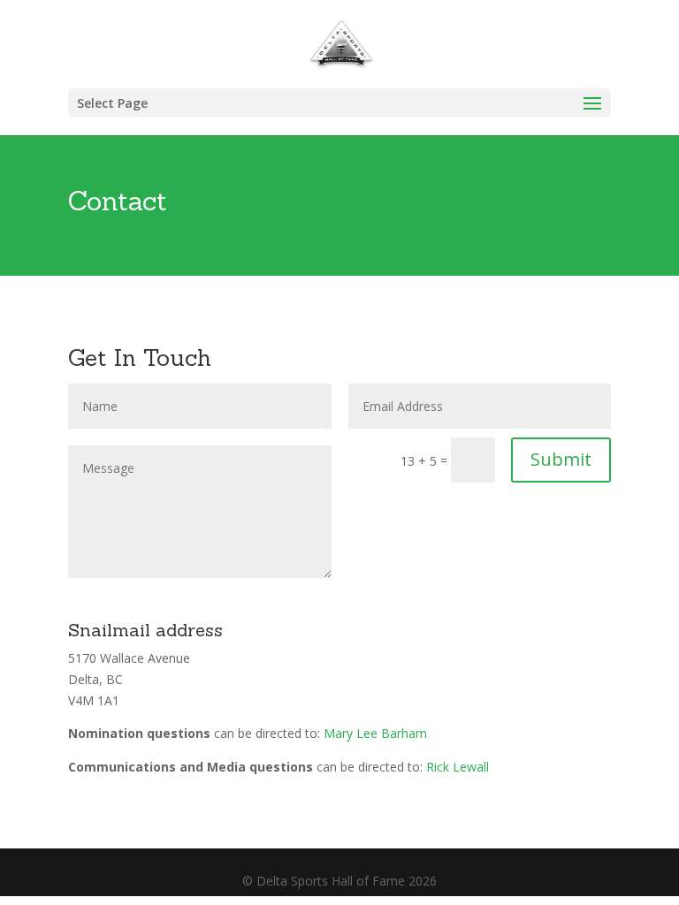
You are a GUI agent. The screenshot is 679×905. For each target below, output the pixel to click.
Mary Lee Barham (375, 733)
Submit (560, 459)
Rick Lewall (457, 766)
